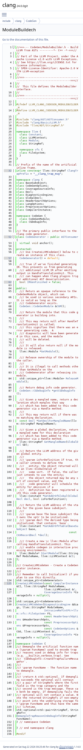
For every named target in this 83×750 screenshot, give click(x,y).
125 (8, 583)
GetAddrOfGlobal (55, 495)
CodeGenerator (36, 236)
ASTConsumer (69, 236)
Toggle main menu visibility (5, 14)
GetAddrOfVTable (55, 526)
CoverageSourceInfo (58, 592)
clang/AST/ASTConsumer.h (49, 119)
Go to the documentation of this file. (25, 39)
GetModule (48, 351)
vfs (37, 149)
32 (8, 170)
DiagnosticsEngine (57, 604)
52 (8, 236)
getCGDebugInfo (64, 390)
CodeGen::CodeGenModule (36, 306)
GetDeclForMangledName (54, 420)
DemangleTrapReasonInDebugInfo (38, 715)
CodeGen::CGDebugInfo (34, 390)
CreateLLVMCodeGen (29, 583)
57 (8, 258)
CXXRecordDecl (26, 535)
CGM (59, 306)
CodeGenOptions (64, 628)
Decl (32, 420)
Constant (35, 134)
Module (33, 140)
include (6, 21)
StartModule (49, 553)
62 (8, 282)
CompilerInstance (65, 583)
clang (18, 21)
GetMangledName (55, 441)
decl (27, 499)
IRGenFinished (37, 282)
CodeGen (31, 21)
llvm (35, 131)
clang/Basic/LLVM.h (46, 122)
